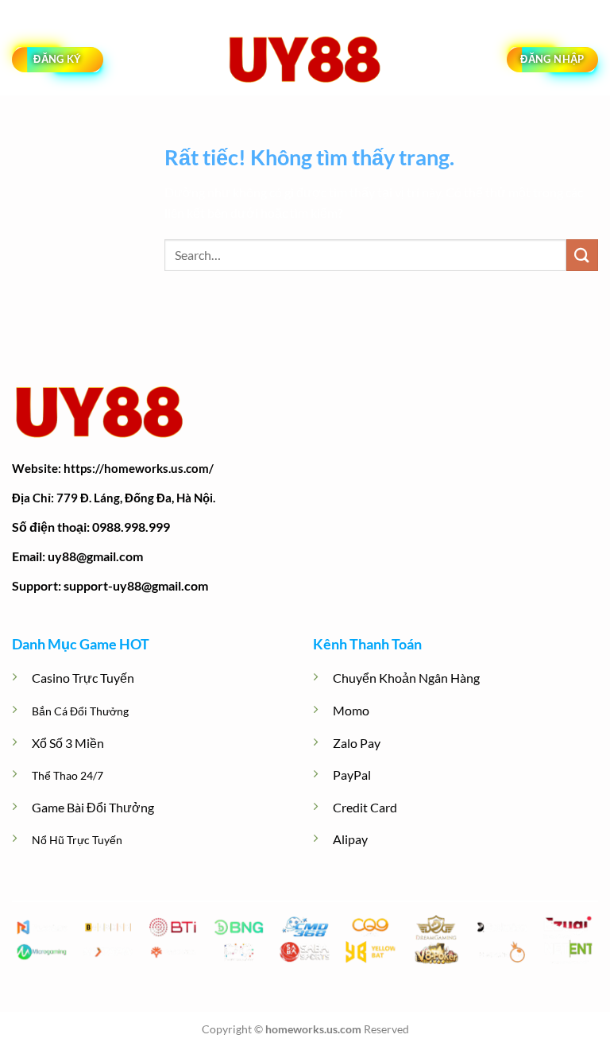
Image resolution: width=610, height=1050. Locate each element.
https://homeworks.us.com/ (139, 468)
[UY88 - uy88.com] (305, 59)
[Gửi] (582, 254)
